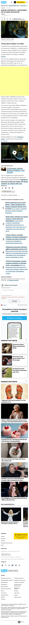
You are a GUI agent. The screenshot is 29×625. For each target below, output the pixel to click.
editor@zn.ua (21, 559)
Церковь (3, 597)
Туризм (16, 595)
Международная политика (7, 580)
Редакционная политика (6, 543)
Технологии (3, 592)
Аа (14, 2)
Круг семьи (16, 593)
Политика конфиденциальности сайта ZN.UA (9, 620)
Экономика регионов (6, 588)
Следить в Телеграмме (15, 318)
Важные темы (4, 5)
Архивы (3, 536)
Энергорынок (4, 584)
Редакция (3, 538)
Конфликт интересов (19, 582)
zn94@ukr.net (18, 557)
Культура (3, 599)
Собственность (17, 597)
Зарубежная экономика (19, 580)
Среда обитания (4, 595)
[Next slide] (27, 6)
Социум (16, 588)
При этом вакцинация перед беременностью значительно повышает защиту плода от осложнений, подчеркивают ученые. (17, 267)
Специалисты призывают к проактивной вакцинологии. (17, 239)
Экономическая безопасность (18, 585)
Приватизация (4, 586)
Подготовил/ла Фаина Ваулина (9, 195)
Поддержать (21, 2)
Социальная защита (18, 578)
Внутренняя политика (6, 578)
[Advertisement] (14, 81)
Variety (3, 56)
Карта (2, 545)
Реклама (3, 540)
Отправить (14, 301)
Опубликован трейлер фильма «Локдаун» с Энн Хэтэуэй (16, 170)
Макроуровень (4, 582)
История (16, 590)
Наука (2, 590)
